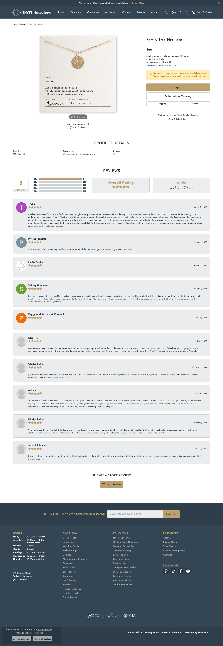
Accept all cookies (42, 639)
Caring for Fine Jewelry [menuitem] (124, 568)
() (84, 179)
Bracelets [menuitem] (67, 563)
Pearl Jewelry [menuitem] (69, 568)
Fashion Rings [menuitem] (70, 551)
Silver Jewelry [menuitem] (69, 572)
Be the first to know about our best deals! (74, 514)
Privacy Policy (152, 633)
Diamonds (75, 12)
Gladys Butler (36, 364)
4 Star (35, 182)
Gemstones (93, 12)
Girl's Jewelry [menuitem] (69, 576)
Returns (194, 104)
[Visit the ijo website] (93, 615)
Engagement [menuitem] (69, 542)
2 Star (35, 188)
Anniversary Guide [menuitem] (122, 580)
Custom (126, 12)
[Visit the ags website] (111, 615)
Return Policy (135, 633)
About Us (167, 538)
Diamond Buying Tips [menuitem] (124, 546)
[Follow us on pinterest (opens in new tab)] (166, 571)
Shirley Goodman (38, 285)
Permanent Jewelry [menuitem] (72, 589)
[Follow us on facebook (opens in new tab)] (181, 571)
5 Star (35, 179)
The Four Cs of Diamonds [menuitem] (125, 542)
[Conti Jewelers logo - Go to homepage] (31, 12)
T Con (31, 204)
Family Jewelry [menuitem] (70, 597)
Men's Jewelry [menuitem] (69, 580)
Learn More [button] (138, 3)
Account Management (174, 551)
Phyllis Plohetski (37, 239)
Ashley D (33, 390)
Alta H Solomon (37, 445)
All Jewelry (111, 12)
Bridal (61, 12)
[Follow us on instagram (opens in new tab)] (188, 571)
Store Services (170, 546)
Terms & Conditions (172, 633)
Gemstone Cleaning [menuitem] (122, 576)
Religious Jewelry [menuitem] (71, 593)
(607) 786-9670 (78, 127)
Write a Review (111, 484)
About (154, 12)
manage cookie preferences (29, 633)
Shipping (162, 104)
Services (141, 12)
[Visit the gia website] (129, 615)
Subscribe (171, 514)
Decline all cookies (21, 639)
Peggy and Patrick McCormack (46, 314)
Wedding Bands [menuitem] (71, 546)
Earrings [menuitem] (67, 555)
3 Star (35, 185)
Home (15, 24)
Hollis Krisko (35, 262)
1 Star (35, 191)
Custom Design (170, 542)
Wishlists (167, 555)
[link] (202, 12)
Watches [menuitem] (67, 585)
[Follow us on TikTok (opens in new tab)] (173, 571)
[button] (167, 12)
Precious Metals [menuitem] (120, 563)
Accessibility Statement (197, 633)
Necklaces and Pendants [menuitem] (75, 559)
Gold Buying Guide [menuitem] (122, 585)
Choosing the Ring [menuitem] (122, 551)
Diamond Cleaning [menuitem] (122, 572)
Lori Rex (33, 338)
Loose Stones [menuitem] (69, 538)
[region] (78, 75)
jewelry (23, 24)
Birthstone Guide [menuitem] (121, 555)
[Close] (219, 3)
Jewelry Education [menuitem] (122, 538)
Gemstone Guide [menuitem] (121, 559)
